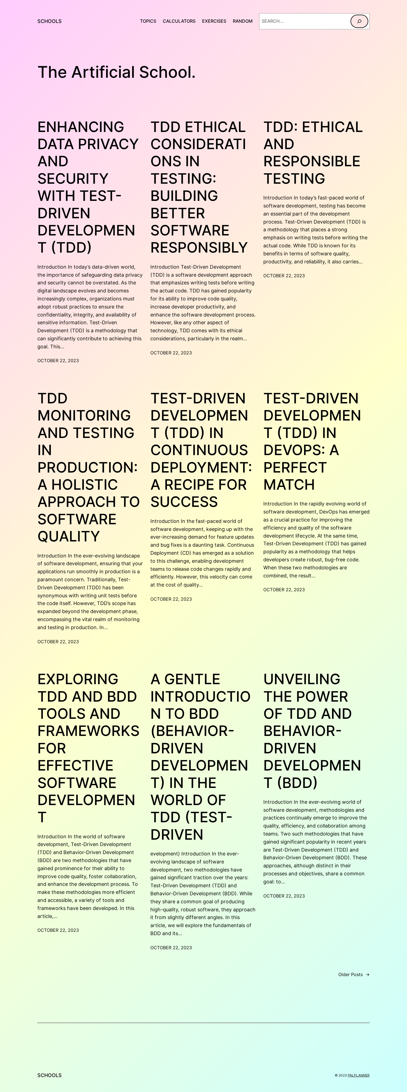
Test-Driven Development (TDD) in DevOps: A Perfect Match (312, 441)
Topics (148, 21)
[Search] (359, 21)
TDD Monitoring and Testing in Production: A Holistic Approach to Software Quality (88, 467)
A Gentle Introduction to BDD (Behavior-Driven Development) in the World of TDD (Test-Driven (200, 757)
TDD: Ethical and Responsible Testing (313, 152)
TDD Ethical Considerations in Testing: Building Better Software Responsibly (199, 187)
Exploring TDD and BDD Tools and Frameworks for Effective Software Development (88, 748)
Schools (49, 21)
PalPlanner (359, 1075)
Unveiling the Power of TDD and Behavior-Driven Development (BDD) (312, 731)
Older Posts (354, 974)
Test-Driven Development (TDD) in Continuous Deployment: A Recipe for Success (201, 450)
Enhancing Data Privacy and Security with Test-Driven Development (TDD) (88, 187)
